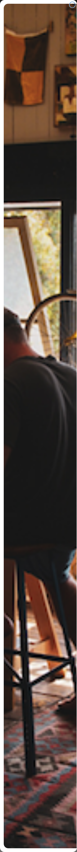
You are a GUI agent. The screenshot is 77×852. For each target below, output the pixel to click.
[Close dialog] (72, 4)
